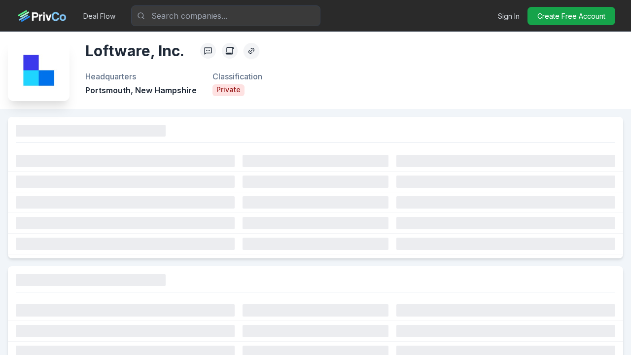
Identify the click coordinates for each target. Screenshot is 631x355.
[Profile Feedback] (208, 51)
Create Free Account (571, 16)
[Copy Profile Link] (251, 51)
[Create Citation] (230, 51)
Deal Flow (99, 16)
